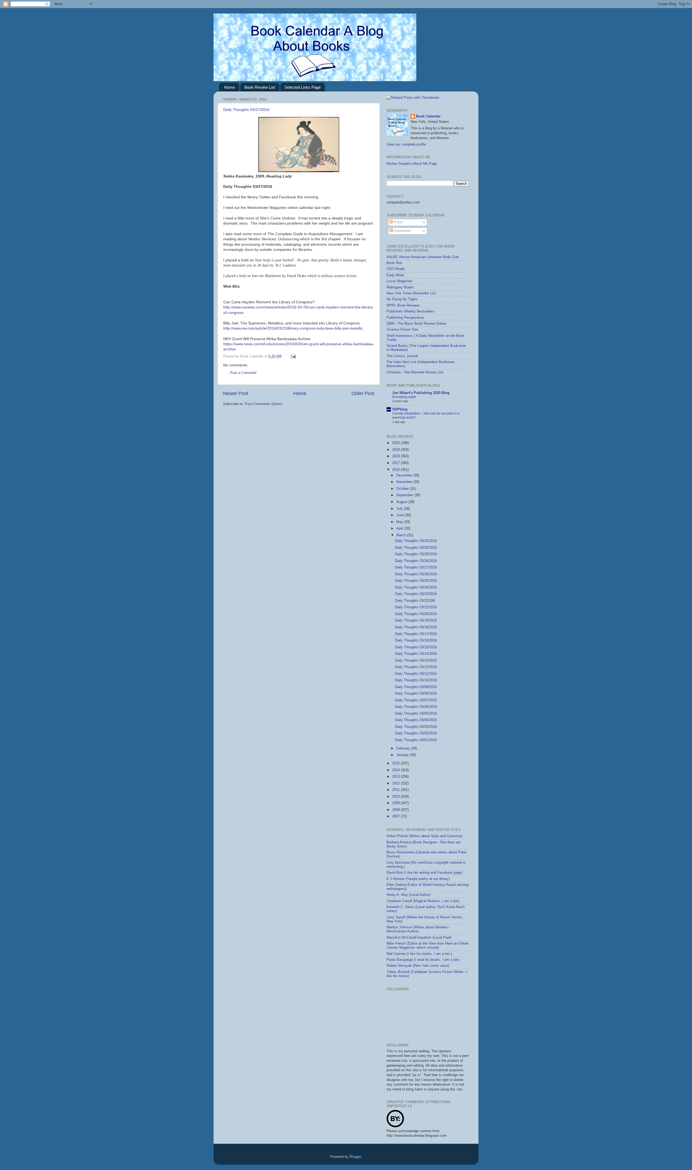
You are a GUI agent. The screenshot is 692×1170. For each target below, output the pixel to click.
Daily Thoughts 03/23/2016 (416, 594)
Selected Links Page (302, 87)
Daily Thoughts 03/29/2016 (416, 554)
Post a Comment (243, 373)
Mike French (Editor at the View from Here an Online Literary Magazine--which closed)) (427, 945)
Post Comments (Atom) (263, 404)
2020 (396, 443)
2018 (396, 456)
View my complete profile (406, 144)
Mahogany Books (400, 287)
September (405, 495)
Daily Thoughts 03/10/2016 (416, 680)
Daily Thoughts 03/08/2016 (416, 693)
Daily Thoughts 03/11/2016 (416, 674)
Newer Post (235, 393)
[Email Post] (292, 356)
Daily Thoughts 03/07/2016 (416, 700)
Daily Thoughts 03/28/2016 (416, 561)
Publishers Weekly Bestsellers (410, 311)
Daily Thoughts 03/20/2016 (416, 614)
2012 (396, 783)
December (404, 475)
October (403, 489)
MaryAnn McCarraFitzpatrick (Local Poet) (419, 937)
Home (229, 87)
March (401, 535)
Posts (398, 222)
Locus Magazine (399, 281)
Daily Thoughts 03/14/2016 (416, 654)
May (400, 522)
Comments (402, 231)
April (400, 528)
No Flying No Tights (402, 299)
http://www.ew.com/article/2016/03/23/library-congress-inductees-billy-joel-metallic (293, 328)
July (400, 509)
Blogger (355, 1157)
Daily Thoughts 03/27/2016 (246, 109)
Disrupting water (404, 397)
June (400, 515)
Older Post (362, 393)
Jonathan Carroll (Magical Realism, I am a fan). (423, 901)
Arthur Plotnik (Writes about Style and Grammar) (425, 836)
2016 (396, 470)
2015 (396, 763)
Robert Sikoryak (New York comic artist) (418, 966)
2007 (396, 816)
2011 (396, 790)
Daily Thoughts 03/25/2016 (416, 581)
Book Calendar (428, 116)
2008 (396, 810)
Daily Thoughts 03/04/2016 (416, 720)
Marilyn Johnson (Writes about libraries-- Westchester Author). (418, 929)
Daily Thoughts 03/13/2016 (416, 660)
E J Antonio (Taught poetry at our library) (418, 879)
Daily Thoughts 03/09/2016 (416, 687)
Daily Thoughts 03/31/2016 (416, 541)
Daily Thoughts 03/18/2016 (416, 627)
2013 (396, 776)
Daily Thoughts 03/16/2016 (416, 640)
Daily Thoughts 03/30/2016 (416, 548)
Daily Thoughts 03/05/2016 (416, 713)
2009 (396, 803)
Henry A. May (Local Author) (409, 895)
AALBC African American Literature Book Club (423, 257)
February (403, 748)
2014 (396, 770)
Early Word (395, 275)
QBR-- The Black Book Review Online (416, 324)
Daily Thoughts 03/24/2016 (416, 587)
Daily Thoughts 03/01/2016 (416, 740)
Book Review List (259, 87)
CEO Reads (396, 269)
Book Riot (394, 263)
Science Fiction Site (402, 329)
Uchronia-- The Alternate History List (415, 372)
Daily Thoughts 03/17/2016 (416, 634)
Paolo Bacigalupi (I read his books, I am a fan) (423, 960)
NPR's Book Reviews (403, 305)
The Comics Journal (402, 356)
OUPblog (399, 409)
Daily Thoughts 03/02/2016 (416, 733)
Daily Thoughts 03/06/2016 (416, 707)
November (404, 482)
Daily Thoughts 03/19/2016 (416, 620)
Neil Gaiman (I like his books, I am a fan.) (419, 954)
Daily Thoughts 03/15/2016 (416, 647)
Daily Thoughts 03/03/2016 (416, 727)
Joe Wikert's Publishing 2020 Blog (421, 393)
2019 (396, 450)
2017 (396, 463)
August (402, 502)
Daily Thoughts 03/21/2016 (416, 607)
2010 (396, 796)
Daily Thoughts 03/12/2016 (416, 667)
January (403, 755)
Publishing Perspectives (405, 318)
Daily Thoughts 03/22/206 (415, 601)
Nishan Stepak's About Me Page (412, 164)
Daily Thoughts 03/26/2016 (416, 574)
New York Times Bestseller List (411, 293)
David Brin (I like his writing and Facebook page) (424, 873)
